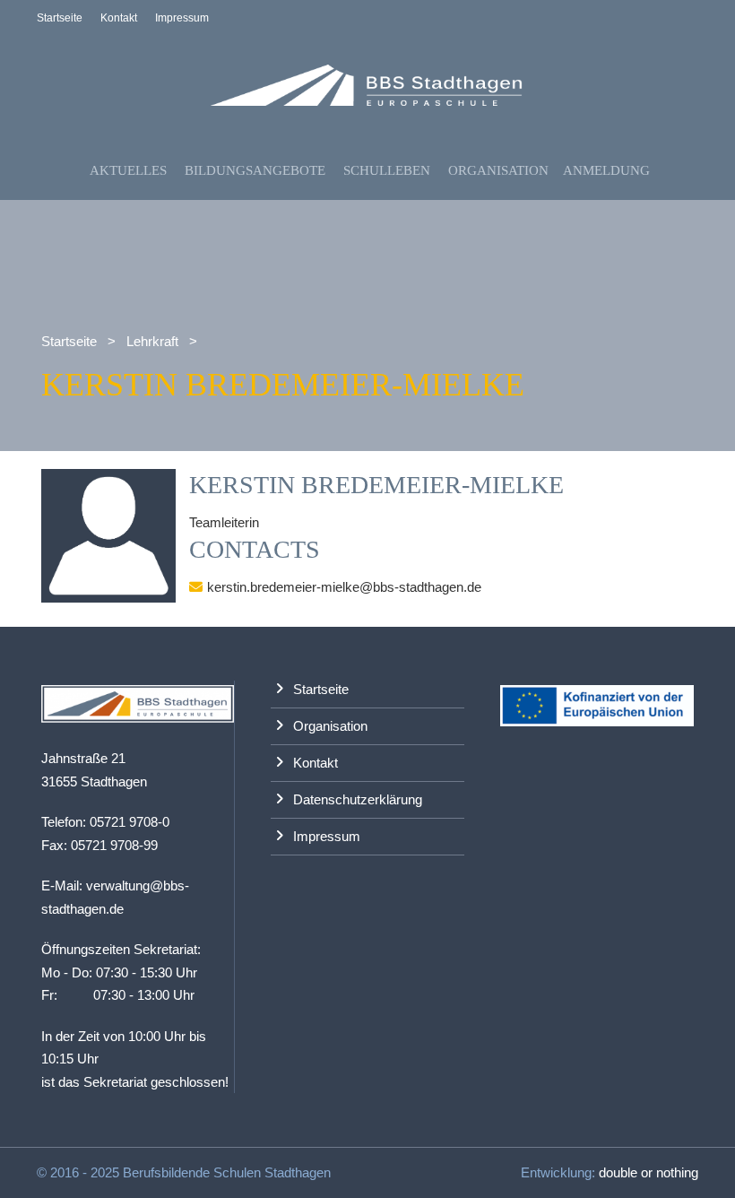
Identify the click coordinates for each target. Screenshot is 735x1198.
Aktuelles (128, 171)
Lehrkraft (152, 341)
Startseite (59, 18)
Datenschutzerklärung (357, 799)
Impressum (182, 18)
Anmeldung (606, 171)
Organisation (498, 171)
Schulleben (386, 171)
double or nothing (648, 1172)
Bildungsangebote (255, 171)
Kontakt (118, 18)
